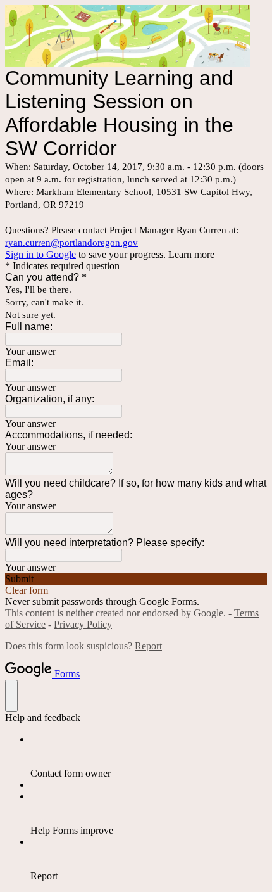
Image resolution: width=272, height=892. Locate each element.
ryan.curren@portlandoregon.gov (71, 243)
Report (148, 645)
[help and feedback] (11, 696)
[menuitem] (148, 756)
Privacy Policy (83, 624)
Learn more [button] (191, 254)
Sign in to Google (40, 254)
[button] (136, 579)
